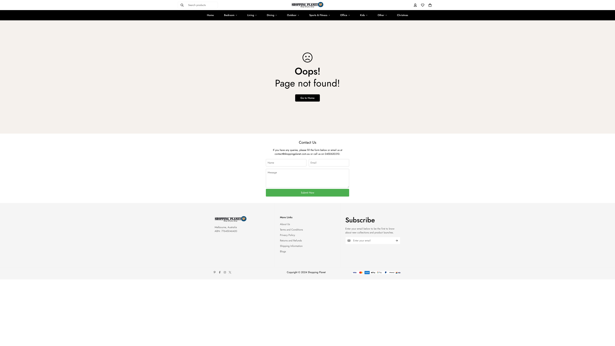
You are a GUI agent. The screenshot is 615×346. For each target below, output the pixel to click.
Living (250, 15)
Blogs (283, 251)
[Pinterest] (214, 272)
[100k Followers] (225, 272)
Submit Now (307, 192)
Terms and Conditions (291, 229)
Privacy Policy (287, 235)
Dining (270, 15)
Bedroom (229, 15)
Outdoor (291, 15)
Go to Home (307, 98)
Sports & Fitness (318, 15)
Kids (362, 15)
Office (343, 15)
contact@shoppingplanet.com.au (292, 154)
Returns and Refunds (291, 240)
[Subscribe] (396, 240)
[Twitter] (230, 272)
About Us (285, 224)
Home (210, 15)
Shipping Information (291, 246)
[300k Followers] (219, 272)
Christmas (402, 15)
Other (381, 15)
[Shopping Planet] (307, 5)
